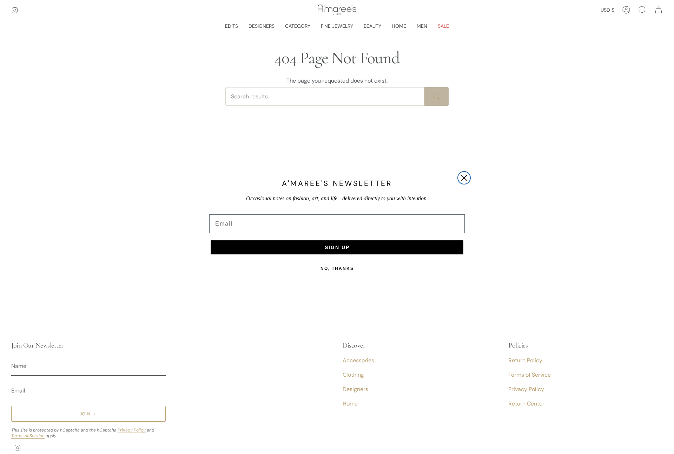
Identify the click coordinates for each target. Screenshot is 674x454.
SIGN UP (337, 247)
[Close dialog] (464, 177)
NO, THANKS (337, 268)
